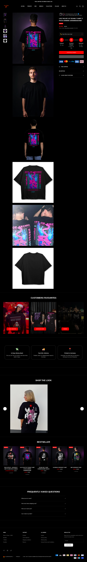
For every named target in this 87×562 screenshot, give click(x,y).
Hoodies (5, 542)
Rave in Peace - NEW (8, 535)
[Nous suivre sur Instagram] (7, 550)
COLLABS (57, 6)
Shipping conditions (27, 539)
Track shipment (26, 537)
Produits (29, 6)
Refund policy (44, 539)
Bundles (5, 537)
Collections (49, 6)
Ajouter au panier (71, 52)
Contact (24, 535)
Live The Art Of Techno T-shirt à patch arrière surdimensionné (27, 469)
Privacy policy (44, 537)
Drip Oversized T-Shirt (76, 467)
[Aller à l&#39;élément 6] (5, 41)
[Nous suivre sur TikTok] (11, 550)
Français (18, 556)
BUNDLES (41, 6)
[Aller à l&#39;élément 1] (5, 15)
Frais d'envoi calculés (69, 28)
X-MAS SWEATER (12, 328)
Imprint (42, 535)
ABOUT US (64, 6)
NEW (35, 6)
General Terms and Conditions (47, 542)
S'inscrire (68, 545)
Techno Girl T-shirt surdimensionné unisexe (43, 468)
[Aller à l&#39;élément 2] (5, 20)
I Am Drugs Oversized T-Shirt (60, 467)
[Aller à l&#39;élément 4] (5, 31)
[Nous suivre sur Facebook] (4, 550)
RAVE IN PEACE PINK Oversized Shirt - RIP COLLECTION (62, 417)
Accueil (23, 6)
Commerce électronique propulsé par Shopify (41, 556)
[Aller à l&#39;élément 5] (5, 36)
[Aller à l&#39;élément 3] (5, 26)
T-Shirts (5, 539)
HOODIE (65, 328)
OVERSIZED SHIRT (40, 328)
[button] (71, 56)
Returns (24, 542)
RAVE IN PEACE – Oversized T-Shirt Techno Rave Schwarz (11, 468)
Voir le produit (62, 424)
